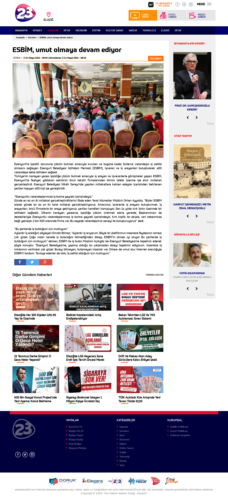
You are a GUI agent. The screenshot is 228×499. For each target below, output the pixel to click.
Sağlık (133, 30)
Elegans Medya (77, 448)
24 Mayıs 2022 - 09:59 (36, 58)
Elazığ (165, 30)
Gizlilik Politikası (179, 426)
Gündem (53, 30)
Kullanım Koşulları (180, 435)
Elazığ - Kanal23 (137, 493)
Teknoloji (149, 30)
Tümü (210, 123)
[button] (187, 118)
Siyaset (37, 30)
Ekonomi (81, 30)
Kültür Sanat (114, 30)
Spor (67, 30)
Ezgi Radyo (75, 443)
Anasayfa (21, 30)
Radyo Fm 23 (76, 431)
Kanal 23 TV (75, 426)
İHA (18, 58)
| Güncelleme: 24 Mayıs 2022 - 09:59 (67, 58)
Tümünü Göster (155, 274)
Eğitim (96, 30)
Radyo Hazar (76, 435)
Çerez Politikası (179, 431)
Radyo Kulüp (76, 439)
